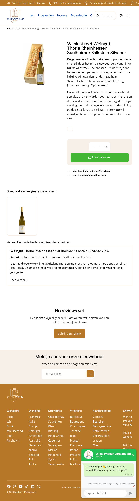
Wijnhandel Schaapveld (25, 492)
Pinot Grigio (56, 436)
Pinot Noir (54, 455)
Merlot (52, 450)
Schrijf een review (69, 333)
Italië (32, 421)
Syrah (52, 459)
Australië (34, 440)
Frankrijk (34, 417)
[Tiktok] (27, 486)
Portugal (34, 431)
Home (10, 28)
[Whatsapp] (39, 486)
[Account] (121, 15)
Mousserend (15, 431)
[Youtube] (21, 486)
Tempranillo (56, 464)
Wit (9, 421)
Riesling (53, 431)
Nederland (35, 445)
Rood (10, 417)
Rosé (10, 426)
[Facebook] (9, 486)
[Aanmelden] (90, 373)
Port (9, 436)
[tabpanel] (69, 266)
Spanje (33, 426)
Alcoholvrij (13, 440)
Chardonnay (56, 417)
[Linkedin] (33, 486)
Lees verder (18, 280)
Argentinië (35, 436)
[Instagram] (15, 486)
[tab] (22, 216)
